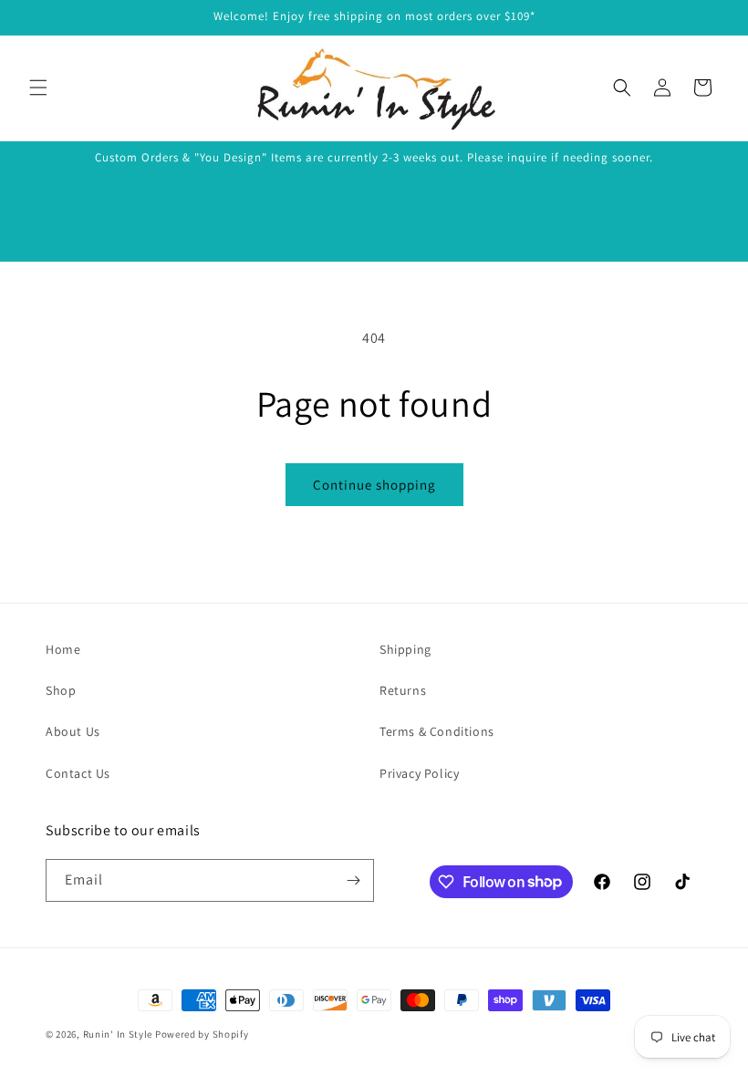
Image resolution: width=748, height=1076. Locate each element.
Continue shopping (374, 484)
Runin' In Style (118, 1034)
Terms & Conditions (436, 731)
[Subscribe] (353, 880)
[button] (38, 87)
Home (63, 649)
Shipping (405, 649)
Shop (61, 690)
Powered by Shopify (202, 1034)
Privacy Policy (419, 773)
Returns (402, 690)
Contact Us (78, 773)
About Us (73, 731)
